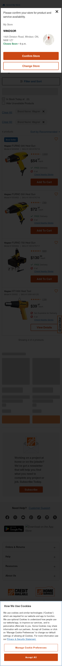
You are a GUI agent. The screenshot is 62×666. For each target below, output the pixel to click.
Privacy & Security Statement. (21, 639)
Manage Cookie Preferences (30, 647)
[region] (31, 633)
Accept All (31, 657)
